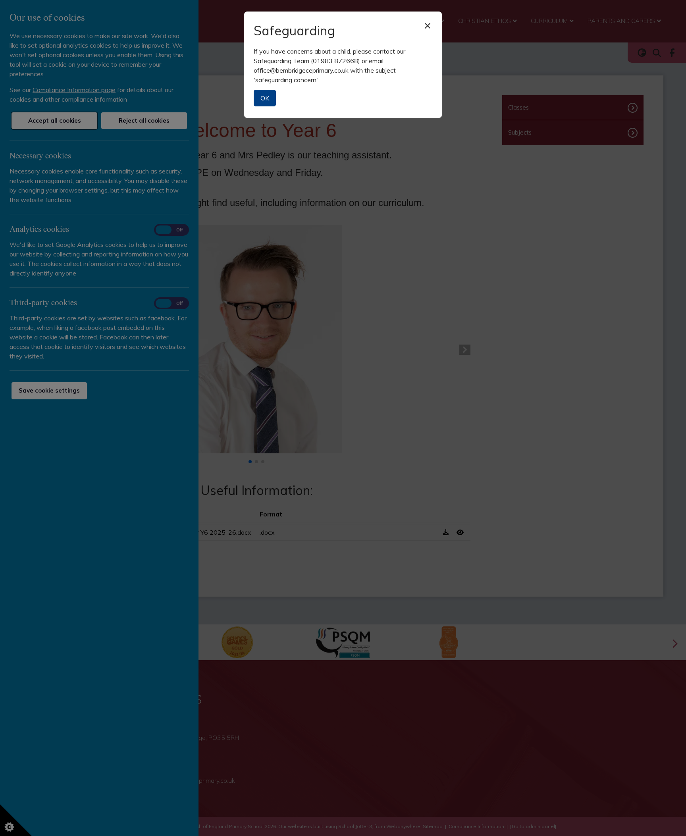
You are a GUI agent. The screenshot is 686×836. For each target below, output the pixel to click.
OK (264, 98)
